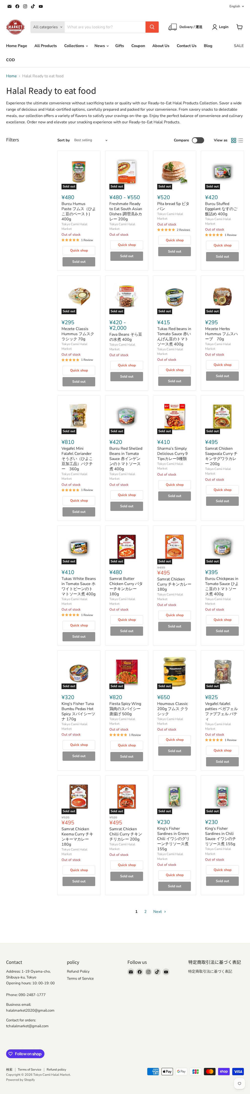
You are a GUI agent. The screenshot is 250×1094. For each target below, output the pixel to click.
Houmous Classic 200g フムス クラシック (172, 709)
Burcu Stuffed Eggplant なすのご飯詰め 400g (221, 209)
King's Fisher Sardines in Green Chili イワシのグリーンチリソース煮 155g (173, 839)
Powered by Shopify (20, 1080)
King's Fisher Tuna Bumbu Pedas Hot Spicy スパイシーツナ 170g (78, 711)
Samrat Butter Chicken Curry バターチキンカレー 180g (126, 586)
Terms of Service (80, 978)
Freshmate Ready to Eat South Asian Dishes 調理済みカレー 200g (125, 211)
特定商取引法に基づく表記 (210, 971)
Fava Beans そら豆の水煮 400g (125, 337)
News (100, 46)
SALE (239, 46)
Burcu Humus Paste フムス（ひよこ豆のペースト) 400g (79, 211)
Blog (208, 46)
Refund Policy (78, 971)
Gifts (119, 46)
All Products (45, 46)
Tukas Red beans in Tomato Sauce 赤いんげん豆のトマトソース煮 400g (174, 336)
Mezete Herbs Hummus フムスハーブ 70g (221, 334)
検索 (9, 1069)
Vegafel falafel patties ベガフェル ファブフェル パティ (221, 711)
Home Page (16, 46)
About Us (160, 46)
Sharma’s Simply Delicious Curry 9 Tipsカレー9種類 (172, 453)
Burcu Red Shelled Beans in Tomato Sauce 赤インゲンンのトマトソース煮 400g (125, 459)
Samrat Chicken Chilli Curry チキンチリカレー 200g (125, 834)
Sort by (63, 140)
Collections (74, 46)
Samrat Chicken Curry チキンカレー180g (174, 584)
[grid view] (233, 140)
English (234, 6)
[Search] (152, 27)
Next (158, 911)
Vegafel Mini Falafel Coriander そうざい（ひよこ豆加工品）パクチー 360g (77, 459)
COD (10, 60)
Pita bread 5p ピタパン (173, 206)
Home (11, 76)
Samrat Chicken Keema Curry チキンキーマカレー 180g (77, 836)
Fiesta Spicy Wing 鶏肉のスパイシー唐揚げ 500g (125, 709)
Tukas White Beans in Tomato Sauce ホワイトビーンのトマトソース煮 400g (79, 586)
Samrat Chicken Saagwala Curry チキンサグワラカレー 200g (221, 456)
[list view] (240, 140)
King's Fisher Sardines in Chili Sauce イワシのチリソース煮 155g (220, 836)
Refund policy (56, 1069)
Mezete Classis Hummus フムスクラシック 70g (78, 334)
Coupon (138, 46)
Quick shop (79, 250)
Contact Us (187, 46)
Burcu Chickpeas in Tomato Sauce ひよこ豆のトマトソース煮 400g (222, 586)
